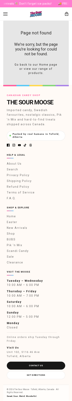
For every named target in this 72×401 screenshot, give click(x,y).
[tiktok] (25, 145)
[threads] (30, 145)
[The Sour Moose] (36, 14)
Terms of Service (21, 192)
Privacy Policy (18, 175)
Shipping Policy (19, 181)
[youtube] (19, 145)
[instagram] (14, 145)
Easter (12, 222)
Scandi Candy (18, 250)
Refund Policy (18, 186)
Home (11, 216)
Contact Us (36, 365)
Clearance (15, 262)
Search (12, 169)
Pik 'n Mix (14, 245)
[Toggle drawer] (5, 14)
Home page (48, 64)
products (35, 73)
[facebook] (8, 145)
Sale (10, 256)
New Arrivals (17, 227)
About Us (14, 163)
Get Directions (36, 375)
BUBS (11, 239)
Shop (11, 233)
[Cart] (66, 14)
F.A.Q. (11, 198)
